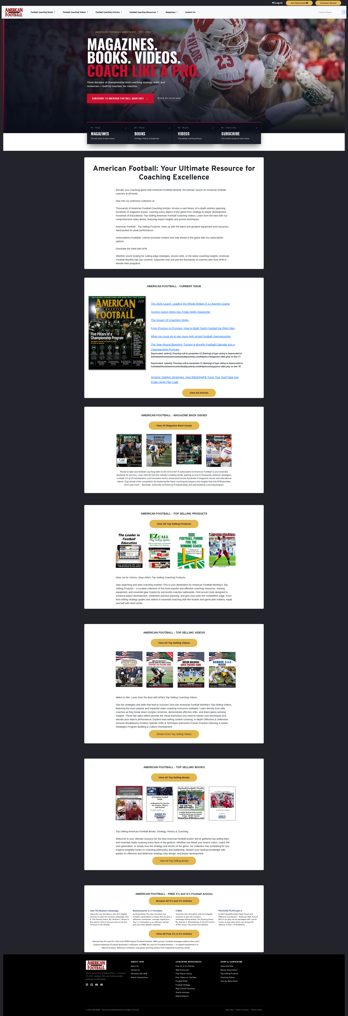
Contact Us (190, 12)
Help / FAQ (229, 1010)
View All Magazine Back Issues (174, 425)
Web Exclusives (182, 970)
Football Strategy (183, 985)
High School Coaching (185, 989)
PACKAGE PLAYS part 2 (230, 911)
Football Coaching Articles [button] (108, 12)
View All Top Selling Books (174, 777)
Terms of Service (242, 1010)
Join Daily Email (298, 3)
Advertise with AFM (139, 974)
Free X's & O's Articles (185, 966)
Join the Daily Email (228, 981)
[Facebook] (87, 984)
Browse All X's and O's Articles (174, 901)
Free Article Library (184, 974)
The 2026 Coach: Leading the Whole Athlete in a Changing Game (190, 303)
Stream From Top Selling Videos (174, 734)
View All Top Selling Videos (174, 643)
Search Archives (182, 992)
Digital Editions (182, 996)
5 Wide (179, 911)
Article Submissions (139, 977)
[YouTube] (96, 984)
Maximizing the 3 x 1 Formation (147, 911)
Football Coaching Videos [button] (74, 12)
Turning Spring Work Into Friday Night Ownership (180, 311)
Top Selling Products (229, 974)
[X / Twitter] (92, 984)
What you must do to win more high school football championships (191, 336)
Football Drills (182, 981)
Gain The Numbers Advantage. (104, 911)
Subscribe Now (226, 966)
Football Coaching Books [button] (42, 12)
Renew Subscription (228, 970)
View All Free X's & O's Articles (174, 934)
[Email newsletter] (101, 984)
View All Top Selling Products (174, 524)
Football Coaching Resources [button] (143, 12)
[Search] (344, 12)
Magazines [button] (171, 12)
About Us (135, 966)
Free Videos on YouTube (186, 977)
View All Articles (199, 392)
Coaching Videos (227, 977)
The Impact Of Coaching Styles (170, 320)
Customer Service (328, 3)
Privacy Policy (256, 1010)
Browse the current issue (169, 98)
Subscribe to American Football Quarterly (120, 98)
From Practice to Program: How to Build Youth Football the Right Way (193, 328)
